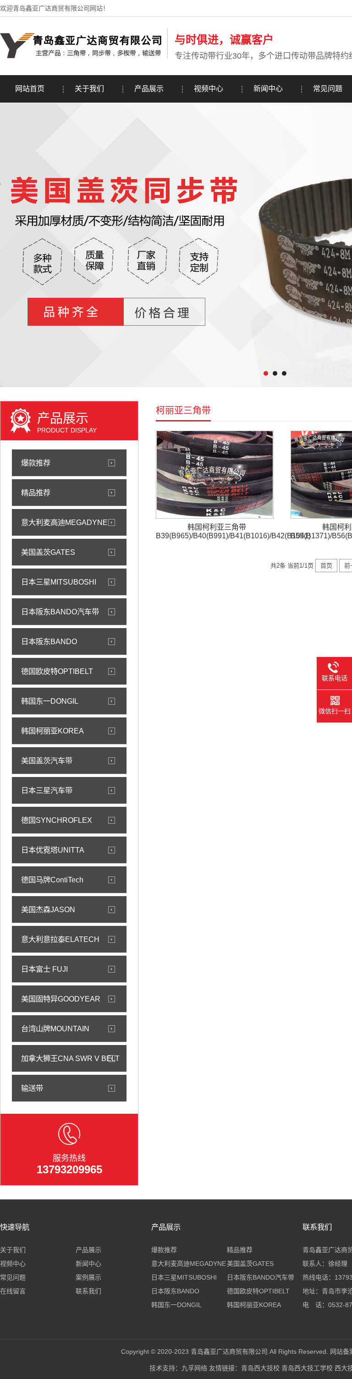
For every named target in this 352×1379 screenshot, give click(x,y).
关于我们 (89, 89)
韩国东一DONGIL (49, 701)
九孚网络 (194, 1368)
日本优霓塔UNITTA (52, 850)
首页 (326, 565)
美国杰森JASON (48, 909)
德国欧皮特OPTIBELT (57, 671)
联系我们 (88, 1291)
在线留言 (13, 1291)
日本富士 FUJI (44, 969)
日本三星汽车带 (46, 790)
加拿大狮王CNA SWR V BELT (70, 1058)
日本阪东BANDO (49, 641)
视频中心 (208, 89)
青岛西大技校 (260, 1368)
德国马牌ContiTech (52, 880)
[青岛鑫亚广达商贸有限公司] (81, 56)
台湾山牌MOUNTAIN (55, 1028)
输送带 (32, 1088)
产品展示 (149, 89)
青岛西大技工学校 (307, 1368)
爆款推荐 (35, 463)
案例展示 (88, 1277)
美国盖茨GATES (48, 552)
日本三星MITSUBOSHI (58, 582)
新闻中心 (268, 89)
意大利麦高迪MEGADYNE (64, 522)
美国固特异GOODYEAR (60, 999)
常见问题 (13, 1277)
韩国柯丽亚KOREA (52, 731)
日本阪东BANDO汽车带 (60, 611)
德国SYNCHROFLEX (56, 820)
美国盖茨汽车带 (46, 760)
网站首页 (29, 89)
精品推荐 (35, 492)
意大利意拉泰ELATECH (60, 939)
